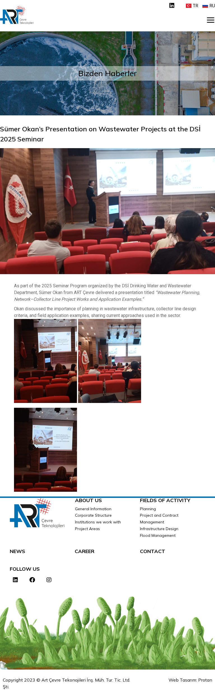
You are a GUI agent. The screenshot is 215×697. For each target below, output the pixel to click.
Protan (205, 680)
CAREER (84, 551)
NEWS (17, 551)
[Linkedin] (171, 5)
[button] (210, 19)
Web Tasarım (182, 680)
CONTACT (152, 551)
